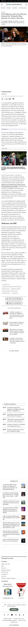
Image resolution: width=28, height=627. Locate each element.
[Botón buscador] (26, 4)
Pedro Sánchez (4, 572)
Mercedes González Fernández (8, 578)
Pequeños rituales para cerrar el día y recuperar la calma (15, 430)
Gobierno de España (15, 288)
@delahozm (4, 94)
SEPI (2, 566)
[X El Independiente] (4, 615)
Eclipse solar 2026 (5, 564)
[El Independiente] (14, 4)
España (9, 8)
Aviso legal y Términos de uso (18, 618)
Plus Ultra (3, 568)
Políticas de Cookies (22, 620)
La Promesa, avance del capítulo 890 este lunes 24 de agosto (15, 415)
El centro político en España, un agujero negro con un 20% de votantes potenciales (17, 324)
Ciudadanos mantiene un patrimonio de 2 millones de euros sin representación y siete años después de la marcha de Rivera (17, 315)
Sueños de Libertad (20, 0)
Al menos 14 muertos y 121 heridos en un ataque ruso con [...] (16, 425)
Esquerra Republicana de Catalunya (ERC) (11, 286)
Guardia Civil (4, 574)
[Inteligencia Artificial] (8, 595)
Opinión (3, 8)
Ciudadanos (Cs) (5, 284)
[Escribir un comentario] (13, 99)
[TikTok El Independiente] (23, 615)
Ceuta (15, 0)
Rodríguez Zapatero (5, 570)
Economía (14, 8)
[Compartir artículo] (2, 99)
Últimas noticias (10, 0)
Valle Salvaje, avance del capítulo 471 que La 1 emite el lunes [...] (15, 420)
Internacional (23, 8)
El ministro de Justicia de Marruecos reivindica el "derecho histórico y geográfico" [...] (15, 409)
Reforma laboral (6, 293)
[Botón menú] (2, 4)
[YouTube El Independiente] (12, 615)
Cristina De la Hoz (6, 91)
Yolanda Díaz (15, 293)
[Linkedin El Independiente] (19, 615)
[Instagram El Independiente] (15, 615)
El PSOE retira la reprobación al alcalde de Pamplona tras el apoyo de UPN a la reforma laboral (13, 168)
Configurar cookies (14, 622)
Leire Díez (3, 576)
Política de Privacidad (8, 618)
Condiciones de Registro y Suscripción (9, 620)
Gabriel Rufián (5, 288)
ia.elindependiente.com (8, 598)
